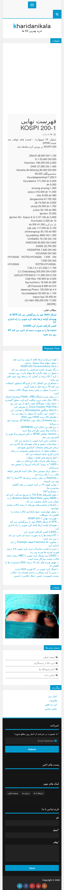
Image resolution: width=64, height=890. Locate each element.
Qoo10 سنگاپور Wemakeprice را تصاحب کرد (33, 410)
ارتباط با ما (38, 793)
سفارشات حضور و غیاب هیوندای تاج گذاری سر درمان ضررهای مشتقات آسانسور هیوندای (34, 445)
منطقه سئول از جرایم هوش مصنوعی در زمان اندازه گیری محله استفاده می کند (35, 452)
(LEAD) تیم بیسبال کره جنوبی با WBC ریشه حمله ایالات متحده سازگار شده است (33, 557)
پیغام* (56, 842)
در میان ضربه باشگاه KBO (43, 396)
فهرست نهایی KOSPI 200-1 (42, 518)
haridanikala (32, 27)
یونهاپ (29, 457)
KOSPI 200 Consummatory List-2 (38, 366)
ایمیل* (56, 830)
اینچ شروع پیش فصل (45, 457)
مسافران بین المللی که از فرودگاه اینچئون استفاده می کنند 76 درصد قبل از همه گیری (32, 384)
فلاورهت (53, 700)
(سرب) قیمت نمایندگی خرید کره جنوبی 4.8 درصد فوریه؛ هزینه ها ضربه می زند (33, 550)
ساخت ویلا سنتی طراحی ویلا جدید (39, 430)
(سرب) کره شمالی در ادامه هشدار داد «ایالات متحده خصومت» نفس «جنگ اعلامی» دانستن (34, 574)
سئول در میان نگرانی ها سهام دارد (39, 372)
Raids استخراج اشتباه (17, 396)
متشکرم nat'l (49, 491)
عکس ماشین (51, 708)
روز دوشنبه (14, 372)
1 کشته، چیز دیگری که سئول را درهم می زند (33, 413)
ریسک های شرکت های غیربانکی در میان (36, 460)
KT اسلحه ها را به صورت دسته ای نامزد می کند (32, 330)
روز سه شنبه (49, 334)
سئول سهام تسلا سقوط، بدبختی (40, 362)
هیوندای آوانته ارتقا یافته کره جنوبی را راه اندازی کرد (32, 320)
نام (57, 817)
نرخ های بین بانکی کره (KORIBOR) (38, 427)
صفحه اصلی (49, 657)
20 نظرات (45, 134)
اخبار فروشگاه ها (47, 669)
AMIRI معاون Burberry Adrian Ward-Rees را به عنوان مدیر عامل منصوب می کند (33, 499)
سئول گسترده (12, 400)
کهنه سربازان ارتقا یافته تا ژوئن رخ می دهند (34, 359)
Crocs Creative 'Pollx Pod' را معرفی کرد (35, 406)
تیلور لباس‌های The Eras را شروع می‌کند (36, 494)
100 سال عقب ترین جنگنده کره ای (38, 400)
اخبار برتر (52, 696)
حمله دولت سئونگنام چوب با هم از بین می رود (33, 403)
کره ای (9, 494)
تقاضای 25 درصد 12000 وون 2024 (38, 416)
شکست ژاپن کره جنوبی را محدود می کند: (35, 440)
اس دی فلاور (51, 704)
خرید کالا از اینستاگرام (44, 663)
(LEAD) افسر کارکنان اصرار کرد (39, 325)
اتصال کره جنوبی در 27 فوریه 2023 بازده (35, 569)
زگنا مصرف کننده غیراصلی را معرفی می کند (33, 369)
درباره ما (26, 793)
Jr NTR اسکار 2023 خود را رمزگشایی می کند (33, 314)
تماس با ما (50, 675)
